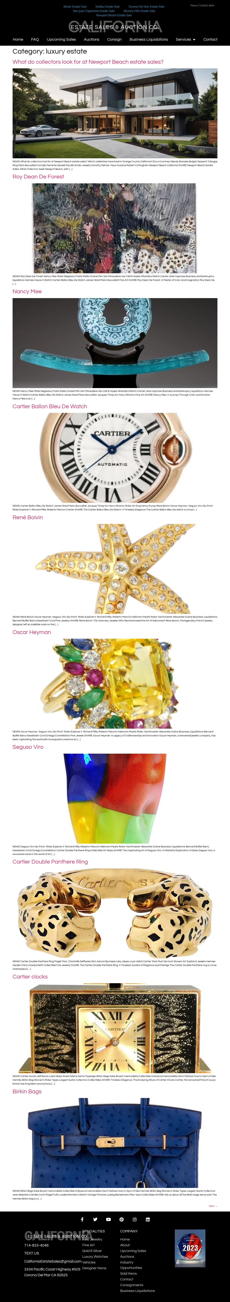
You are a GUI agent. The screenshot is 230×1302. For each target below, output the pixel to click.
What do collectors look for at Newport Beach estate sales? (88, 62)
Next (213, 1206)
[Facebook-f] (82, 1219)
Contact (210, 39)
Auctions (91, 39)
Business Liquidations (149, 39)
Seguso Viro (28, 747)
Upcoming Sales (61, 39)
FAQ (35, 39)
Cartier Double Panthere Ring (50, 862)
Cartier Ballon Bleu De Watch (50, 406)
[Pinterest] (121, 1219)
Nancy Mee (27, 292)
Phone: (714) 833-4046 (202, 5)
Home (18, 39)
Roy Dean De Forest (38, 177)
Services (183, 39)
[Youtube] (108, 1219)
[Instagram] (135, 1219)
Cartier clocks (30, 977)
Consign (114, 39)
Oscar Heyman (32, 632)
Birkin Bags (27, 1092)
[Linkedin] (148, 1219)
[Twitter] (95, 1219)
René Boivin (28, 517)
